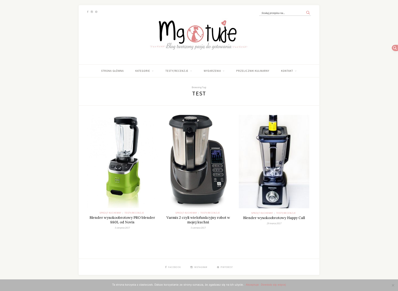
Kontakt (287, 71)
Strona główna (112, 71)
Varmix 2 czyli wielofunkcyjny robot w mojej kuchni (198, 219)
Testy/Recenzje (176, 71)
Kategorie (142, 71)
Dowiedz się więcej (273, 284)
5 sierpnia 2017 (122, 227)
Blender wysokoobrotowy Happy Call (274, 218)
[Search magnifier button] (308, 13)
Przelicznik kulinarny (252, 71)
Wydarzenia (212, 71)
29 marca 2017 (274, 223)
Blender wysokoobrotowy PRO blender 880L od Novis (122, 219)
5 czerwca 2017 (198, 227)
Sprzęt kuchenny (110, 212)
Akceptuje (252, 284)
